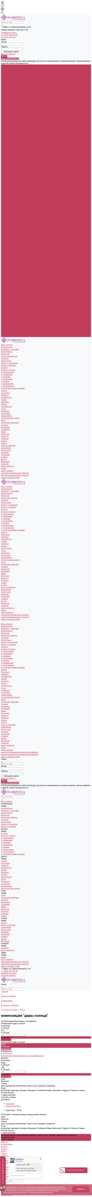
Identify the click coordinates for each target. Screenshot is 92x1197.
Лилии (4, 120)
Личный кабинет (8, 975)
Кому (3, 278)
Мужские (5, 75)
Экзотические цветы (10, 139)
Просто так (6, 171)
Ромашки (5, 132)
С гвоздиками (7, 93)
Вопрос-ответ (7, 1172)
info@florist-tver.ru (9, 33)
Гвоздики (5, 114)
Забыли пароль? (8, 54)
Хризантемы (6, 136)
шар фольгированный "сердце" (15, 196)
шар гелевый (7, 191)
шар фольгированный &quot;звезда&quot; (19, 331)
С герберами (6, 95)
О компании (6, 1167)
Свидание (5, 175)
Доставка (5, 1099)
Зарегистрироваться (10, 59)
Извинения (6, 169)
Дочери (4, 146)
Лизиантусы (6, 118)
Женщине (5, 148)
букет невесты (7, 187)
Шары (3, 327)
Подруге (5, 157)
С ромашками (7, 104)
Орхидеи (5, 123)
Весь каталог (7, 203)
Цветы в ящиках (8, 86)
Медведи (5, 320)
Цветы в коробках (9, 84)
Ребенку (5, 159)
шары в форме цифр (10, 198)
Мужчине (5, 155)
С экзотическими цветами (13, 109)
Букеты (4, 226)
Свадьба (5, 173)
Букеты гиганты (8, 91)
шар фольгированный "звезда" (15, 194)
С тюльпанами (7, 107)
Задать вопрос (7, 1140)
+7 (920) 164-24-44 (9, 35)
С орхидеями (7, 100)
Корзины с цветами (10, 70)
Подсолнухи (6, 127)
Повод (4, 301)
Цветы (4, 249)
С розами (5, 102)
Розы (3, 130)
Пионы (4, 125)
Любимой (5, 150)
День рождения (8, 166)
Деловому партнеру (10, 143)
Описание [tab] (10, 1104)
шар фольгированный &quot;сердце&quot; (19, 333)
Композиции (6, 205)
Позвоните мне (8, 1137)
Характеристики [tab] (13, 1106)
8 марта (4, 315)
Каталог (4, 1142)
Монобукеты (6, 72)
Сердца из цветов (9, 77)
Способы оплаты (8, 1097)
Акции (4, 317)
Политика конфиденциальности (41, 1192)
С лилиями (5, 98)
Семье (4, 162)
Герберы (5, 116)
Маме (3, 153)
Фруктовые (6, 82)
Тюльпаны (5, 134)
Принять (81, 1189)
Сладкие (5, 79)
